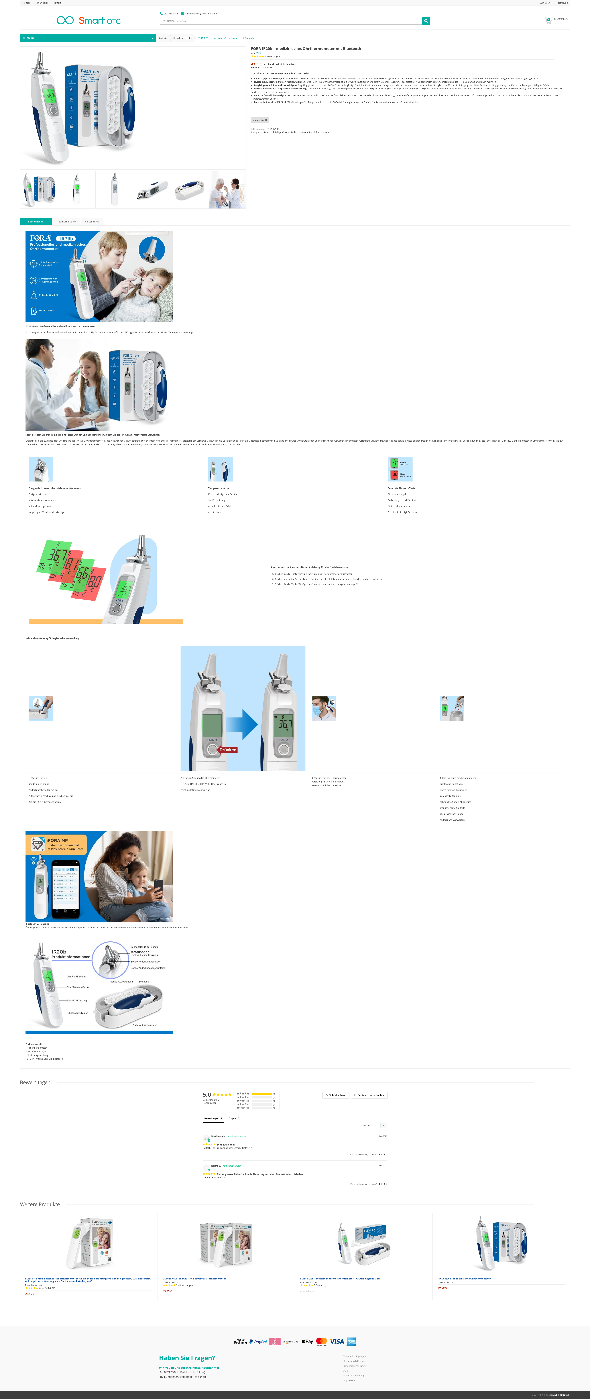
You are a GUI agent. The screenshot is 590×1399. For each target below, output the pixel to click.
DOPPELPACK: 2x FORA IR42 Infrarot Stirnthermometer (194, 1278)
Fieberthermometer (182, 37)
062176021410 (173, 1372)
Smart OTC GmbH (560, 1394)
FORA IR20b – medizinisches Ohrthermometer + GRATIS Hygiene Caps (340, 1278)
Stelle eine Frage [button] (337, 1095)
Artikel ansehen (88, 1296)
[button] (380, 1154)
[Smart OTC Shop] (88, 23)
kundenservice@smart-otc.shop (185, 1377)
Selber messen (322, 132)
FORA (258, 53)
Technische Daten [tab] (66, 221)
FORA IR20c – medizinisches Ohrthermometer (464, 1278)
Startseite (163, 37)
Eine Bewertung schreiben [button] (371, 1095)
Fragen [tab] (232, 1118)
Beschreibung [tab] (35, 221)
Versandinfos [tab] (92, 221)
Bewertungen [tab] (211, 1118)
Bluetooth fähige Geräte (277, 132)
